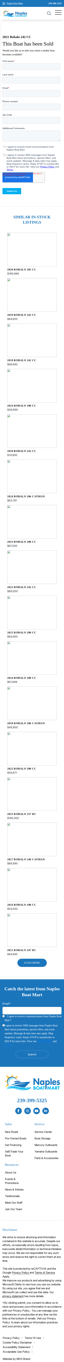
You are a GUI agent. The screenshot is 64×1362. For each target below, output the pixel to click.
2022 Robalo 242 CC (21, 587)
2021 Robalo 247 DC (21, 950)
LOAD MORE (32, 962)
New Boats (11, 1131)
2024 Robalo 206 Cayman (26, 496)
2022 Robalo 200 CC (21, 768)
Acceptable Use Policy (16, 1351)
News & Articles (14, 1189)
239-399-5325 (55, 3)
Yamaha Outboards (45, 1151)
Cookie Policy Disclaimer (17, 1342)
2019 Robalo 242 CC (21, 315)
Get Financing (13, 1145)
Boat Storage (42, 1138)
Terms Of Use (33, 1338)
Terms (8, 1045)
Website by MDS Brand (16, 1359)
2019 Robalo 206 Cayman (26, 723)
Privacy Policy (44, 1041)
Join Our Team (13, 1209)
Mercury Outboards (45, 1145)
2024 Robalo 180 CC (21, 405)
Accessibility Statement (16, 1347)
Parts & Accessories (46, 1158)
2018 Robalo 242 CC (21, 451)
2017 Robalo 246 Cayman (26, 859)
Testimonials (12, 1196)
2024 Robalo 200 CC (21, 677)
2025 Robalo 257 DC (21, 814)
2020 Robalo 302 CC (21, 269)
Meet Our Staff (13, 1202)
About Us (10, 1172)
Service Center (43, 1131)
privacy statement (13, 1296)
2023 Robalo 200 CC (21, 541)
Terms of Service (45, 1272)
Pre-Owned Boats (15, 1138)
